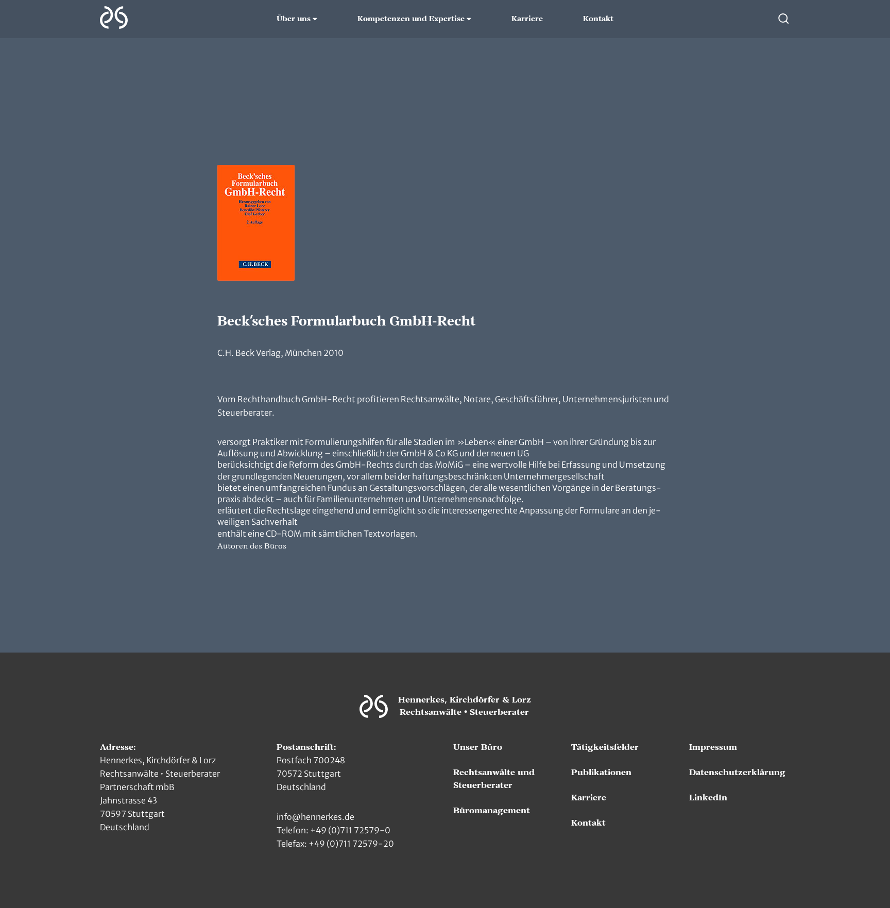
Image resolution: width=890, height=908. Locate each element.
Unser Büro (477, 747)
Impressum (713, 747)
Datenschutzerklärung (737, 772)
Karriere (527, 19)
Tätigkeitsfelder (605, 747)
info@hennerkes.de (315, 817)
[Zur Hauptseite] (114, 17)
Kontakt (598, 19)
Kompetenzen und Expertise (411, 19)
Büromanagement (491, 810)
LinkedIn (708, 797)
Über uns (294, 19)
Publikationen (601, 772)
